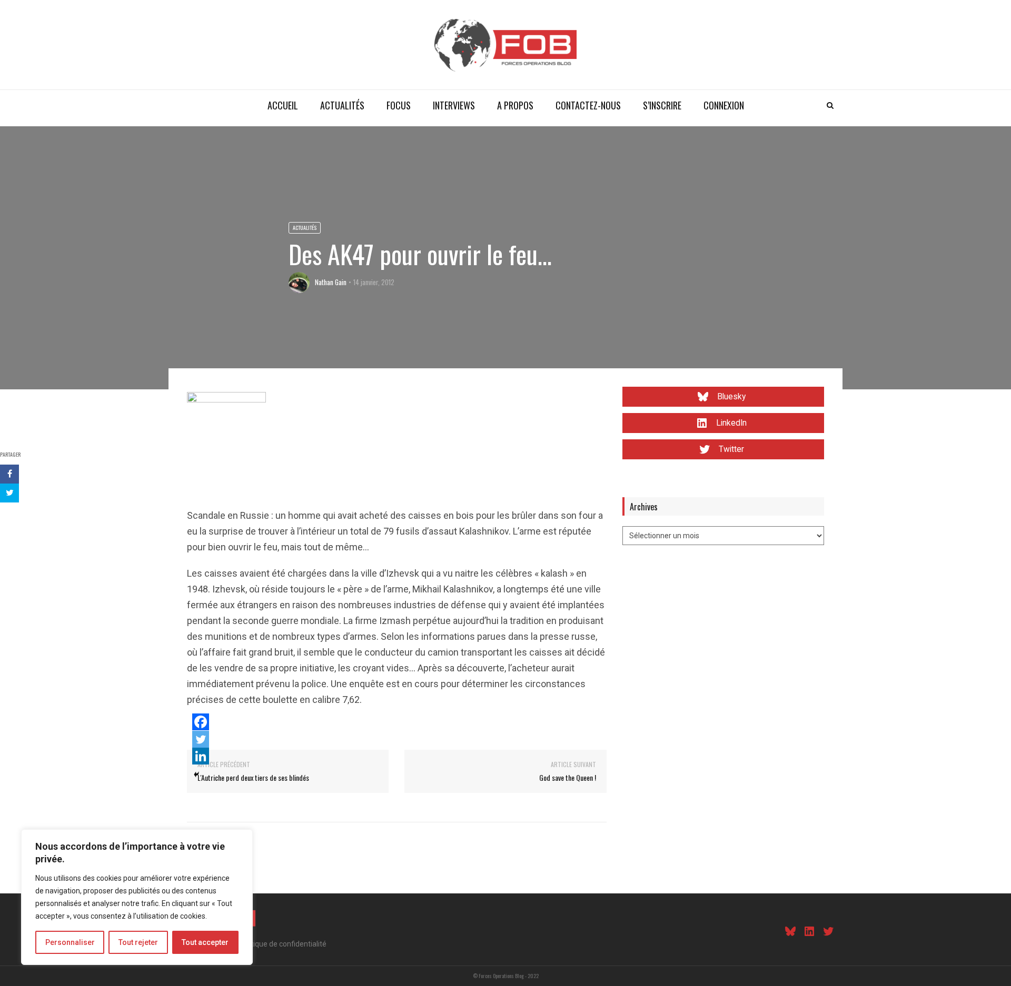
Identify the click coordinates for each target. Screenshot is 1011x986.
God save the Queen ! (567, 777)
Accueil (282, 105)
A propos (515, 105)
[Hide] (196, 774)
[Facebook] (200, 721)
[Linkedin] (200, 756)
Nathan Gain (330, 282)
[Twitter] (200, 739)
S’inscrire (662, 105)
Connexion (723, 105)
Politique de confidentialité (282, 944)
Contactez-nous (588, 105)
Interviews (454, 105)
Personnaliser (70, 942)
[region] (137, 897)
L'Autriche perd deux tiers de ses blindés (253, 777)
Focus (398, 105)
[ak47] (226, 430)
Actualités (342, 105)
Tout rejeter (138, 942)
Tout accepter (205, 942)
